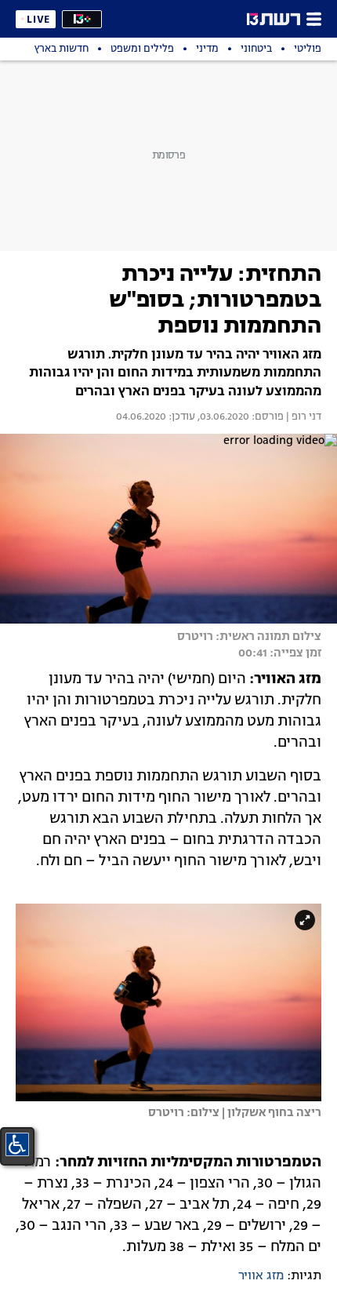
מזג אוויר (261, 1276)
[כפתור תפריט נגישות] (17, 1144)
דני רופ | (302, 417)
